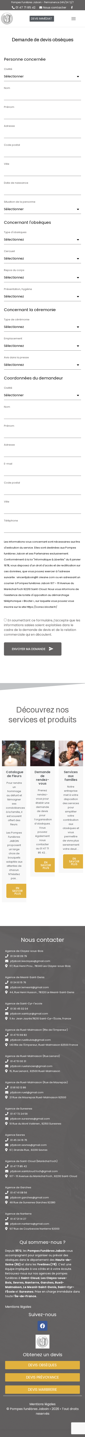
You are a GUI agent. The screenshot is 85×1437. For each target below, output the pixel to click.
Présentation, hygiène (18, 289)
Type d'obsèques (15, 232)
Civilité (8, 69)
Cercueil (9, 251)
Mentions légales (18, 1306)
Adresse (9, 126)
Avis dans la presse (16, 357)
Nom (7, 88)
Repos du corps (14, 270)
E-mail (8, 464)
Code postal (12, 145)
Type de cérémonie (16, 319)
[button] (41, 19)
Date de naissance (16, 183)
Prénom (9, 107)
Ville (6, 164)
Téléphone (11, 520)
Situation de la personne (19, 202)
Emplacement (13, 338)
